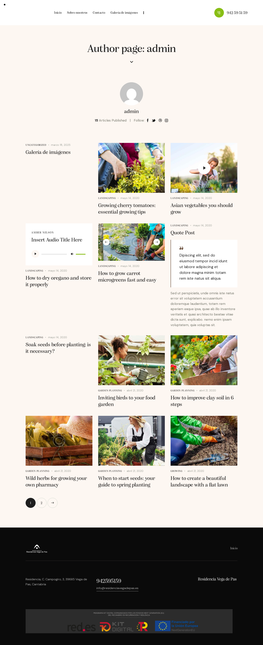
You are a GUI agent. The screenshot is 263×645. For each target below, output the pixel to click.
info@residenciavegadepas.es (117, 588)
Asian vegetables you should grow (202, 209)
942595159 (108, 581)
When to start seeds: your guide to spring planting (126, 482)
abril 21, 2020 (135, 390)
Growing (177, 471)
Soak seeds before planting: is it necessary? (58, 348)
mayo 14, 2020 (130, 198)
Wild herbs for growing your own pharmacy (56, 482)
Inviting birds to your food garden (126, 401)
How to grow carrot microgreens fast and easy (127, 277)
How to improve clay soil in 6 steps (202, 401)
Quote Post (183, 233)
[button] (106, 242)
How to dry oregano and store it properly (58, 282)
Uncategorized (36, 145)
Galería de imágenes (48, 152)
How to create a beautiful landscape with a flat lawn (199, 482)
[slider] (81, 253)
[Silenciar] (72, 254)
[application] (59, 254)
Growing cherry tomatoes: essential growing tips (127, 209)
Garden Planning (110, 390)
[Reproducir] (35, 254)
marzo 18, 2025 (60, 145)
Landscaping (107, 198)
